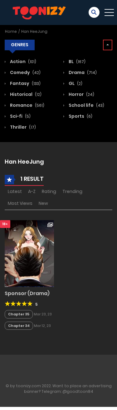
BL (76, 61)
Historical (25, 94)
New (43, 203)
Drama (82, 72)
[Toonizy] (41, 12)
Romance (26, 105)
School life (86, 105)
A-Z (32, 191)
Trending (72, 191)
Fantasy (25, 83)
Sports (80, 116)
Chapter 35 (18, 314)
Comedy (25, 72)
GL (75, 83)
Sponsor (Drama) (27, 293)
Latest (15, 191)
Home (11, 31)
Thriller (22, 127)
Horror (81, 94)
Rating (49, 191)
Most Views (20, 203)
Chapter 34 (19, 325)
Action (22, 61)
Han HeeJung (34, 31)
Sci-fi (20, 116)
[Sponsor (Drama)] (29, 253)
